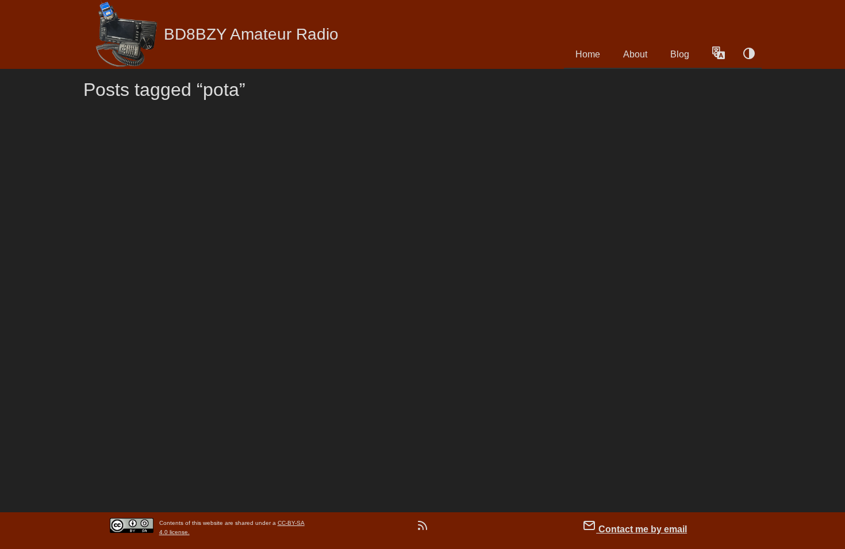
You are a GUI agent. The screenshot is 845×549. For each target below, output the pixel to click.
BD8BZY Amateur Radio (251, 34)
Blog (679, 54)
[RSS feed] (422, 528)
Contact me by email (641, 529)
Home (587, 54)
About (635, 54)
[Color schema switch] (749, 54)
